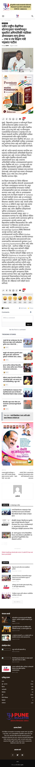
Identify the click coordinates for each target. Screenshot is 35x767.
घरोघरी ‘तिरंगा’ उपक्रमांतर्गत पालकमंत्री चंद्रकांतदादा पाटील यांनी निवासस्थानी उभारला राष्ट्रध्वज (25, 475)
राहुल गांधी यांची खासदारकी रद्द (19, 649)
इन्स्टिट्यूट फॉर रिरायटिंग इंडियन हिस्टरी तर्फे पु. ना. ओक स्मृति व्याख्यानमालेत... (22, 586)
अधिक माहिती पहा (16, 602)
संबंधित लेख (5, 505)
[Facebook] (12, 755)
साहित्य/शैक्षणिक (8, 20)
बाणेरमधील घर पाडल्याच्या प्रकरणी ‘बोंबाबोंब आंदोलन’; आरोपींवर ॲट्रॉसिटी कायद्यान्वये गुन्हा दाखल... (22, 619)
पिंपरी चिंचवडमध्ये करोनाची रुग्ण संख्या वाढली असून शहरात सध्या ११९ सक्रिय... (22, 659)
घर (2, 20)
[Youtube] (22, 755)
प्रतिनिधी (7, 45)
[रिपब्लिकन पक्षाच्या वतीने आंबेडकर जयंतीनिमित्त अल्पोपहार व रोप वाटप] (6, 596)
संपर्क (18, 761)
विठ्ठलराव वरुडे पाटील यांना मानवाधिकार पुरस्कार (21, 568)
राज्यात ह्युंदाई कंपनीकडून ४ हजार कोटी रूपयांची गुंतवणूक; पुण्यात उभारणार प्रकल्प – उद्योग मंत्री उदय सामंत (9, 475)
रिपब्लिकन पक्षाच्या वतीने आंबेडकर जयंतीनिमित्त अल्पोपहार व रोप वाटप (22, 594)
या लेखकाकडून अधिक (15, 505)
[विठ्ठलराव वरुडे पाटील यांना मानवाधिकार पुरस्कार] (6, 569)
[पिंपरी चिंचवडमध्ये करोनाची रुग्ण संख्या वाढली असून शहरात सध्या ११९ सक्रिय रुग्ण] (6, 660)
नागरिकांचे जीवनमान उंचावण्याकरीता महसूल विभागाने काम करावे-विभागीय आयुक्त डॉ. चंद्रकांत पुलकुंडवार (21, 577)
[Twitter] (17, 755)
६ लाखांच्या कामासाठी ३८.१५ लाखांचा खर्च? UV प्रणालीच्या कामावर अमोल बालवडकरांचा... (22, 636)
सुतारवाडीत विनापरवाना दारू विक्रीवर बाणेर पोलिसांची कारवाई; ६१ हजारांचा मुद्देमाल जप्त (21, 628)
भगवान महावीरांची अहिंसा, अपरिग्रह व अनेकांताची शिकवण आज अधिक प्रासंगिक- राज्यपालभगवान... (22, 668)
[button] (32, 16)
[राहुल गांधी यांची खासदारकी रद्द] (6, 652)
